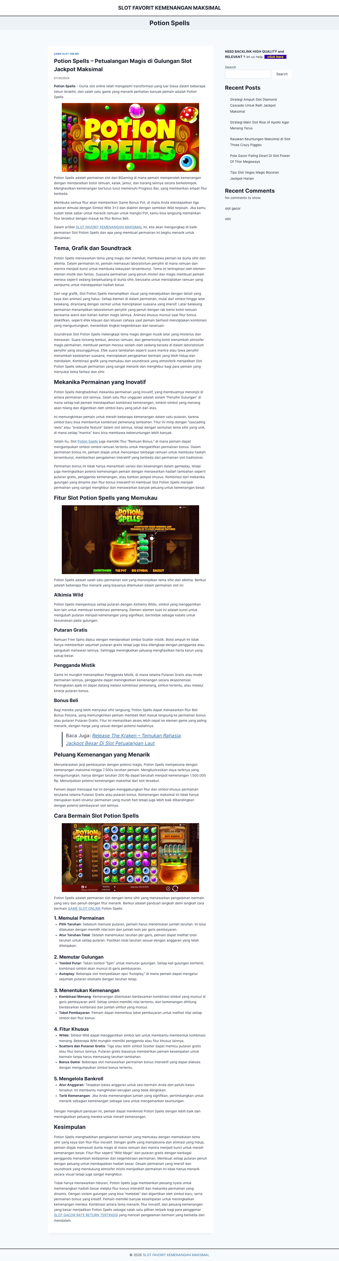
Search (230, 67)
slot (228, 219)
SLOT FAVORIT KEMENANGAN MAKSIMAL (109, 227)
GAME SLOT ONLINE (66, 53)
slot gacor (233, 208)
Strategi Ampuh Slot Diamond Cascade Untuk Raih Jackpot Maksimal (253, 105)
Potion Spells (87, 441)
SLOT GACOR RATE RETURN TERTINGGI (86, 1215)
